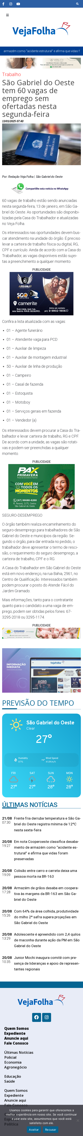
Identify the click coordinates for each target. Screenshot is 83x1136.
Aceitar (34, 1129)
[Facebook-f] (3, 4)
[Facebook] (36, 1017)
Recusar (50, 1129)
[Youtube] (18, 4)
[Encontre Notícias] (77, 4)
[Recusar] (78, 1120)
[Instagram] (10, 4)
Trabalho (11, 74)
